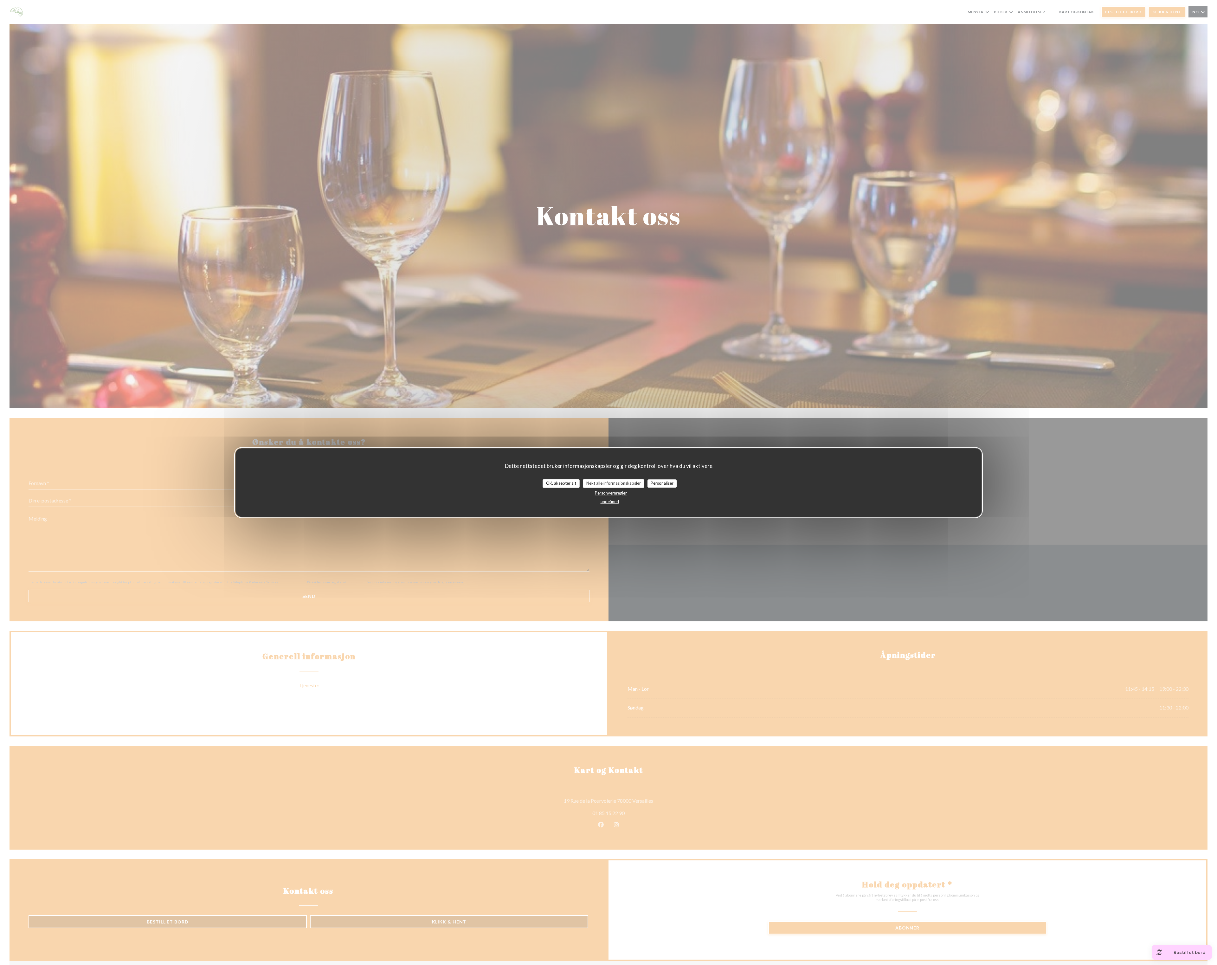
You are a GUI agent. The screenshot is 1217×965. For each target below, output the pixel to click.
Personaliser (662, 483)
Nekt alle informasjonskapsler (613, 483)
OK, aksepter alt (561, 483)
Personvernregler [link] (611, 492)
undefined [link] (610, 501)
